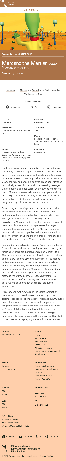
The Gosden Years (10, 422)
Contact (5, 331)
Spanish (35, 90)
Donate (38, 372)
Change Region (46, 456)
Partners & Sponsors (44, 366)
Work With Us (41, 341)
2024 (4, 394)
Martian (23, 90)
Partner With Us (42, 379)
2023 (4, 397)
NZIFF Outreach (9, 369)
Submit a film (41, 387)
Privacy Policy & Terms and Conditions (47, 352)
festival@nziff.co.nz (11, 334)
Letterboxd (39, 152)
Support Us (40, 362)
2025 (4, 391)
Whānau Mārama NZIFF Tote (15, 426)
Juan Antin (20, 73)
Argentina (10, 90)
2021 (4, 404)
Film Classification (43, 348)
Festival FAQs (41, 344)
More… (5, 407)
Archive (5, 387)
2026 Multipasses (10, 419)
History (38, 335)
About (38, 331)
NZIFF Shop (7, 416)
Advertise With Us (43, 375)
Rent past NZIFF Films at (41, 396)
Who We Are (40, 338)
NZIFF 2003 (26, 54)
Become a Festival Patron (46, 369)
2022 (4, 401)
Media (5, 362)
